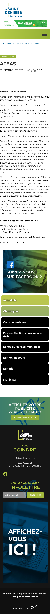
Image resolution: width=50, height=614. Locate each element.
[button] (27, 70)
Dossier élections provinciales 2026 (22, 334)
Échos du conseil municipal (21, 346)
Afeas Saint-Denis (8, 56)
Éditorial (8, 368)
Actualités (9, 300)
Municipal (9, 379)
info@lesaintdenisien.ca (25, 458)
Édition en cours (14, 357)
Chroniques (10, 311)
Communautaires (14, 322)
